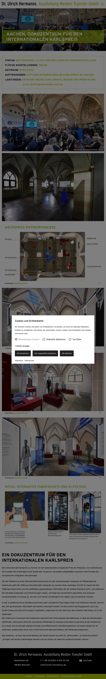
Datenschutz (29, 360)
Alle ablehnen (67, 353)
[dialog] (53, 339)
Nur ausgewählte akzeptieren (45, 353)
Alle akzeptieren (23, 353)
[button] (44, 339)
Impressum (19, 360)
